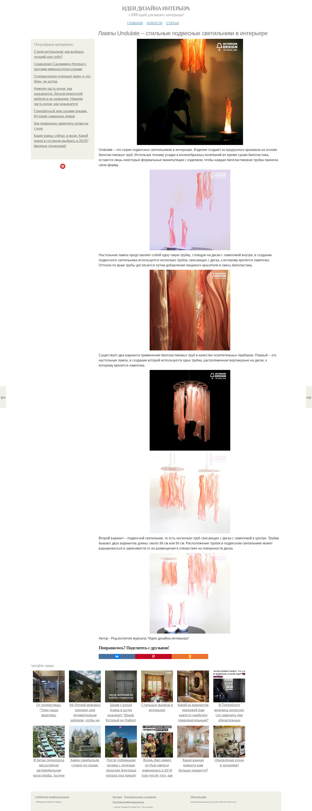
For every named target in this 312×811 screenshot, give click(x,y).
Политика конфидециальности (128, 801)
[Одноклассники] (190, 656)
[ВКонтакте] (117, 656)
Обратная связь (198, 796)
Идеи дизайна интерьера (156, 8)
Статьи (172, 22)
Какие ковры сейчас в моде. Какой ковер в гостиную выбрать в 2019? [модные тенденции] (61, 141)
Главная (135, 22)
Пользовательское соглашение (140, 796)
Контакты (117, 796)
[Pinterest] (153, 656)
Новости (154, 22)
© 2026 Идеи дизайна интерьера (52, 796)
